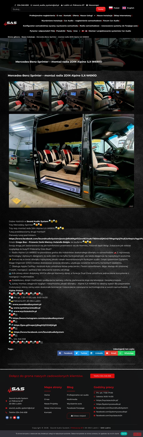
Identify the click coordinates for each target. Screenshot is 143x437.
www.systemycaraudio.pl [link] (27, 308)
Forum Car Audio (111, 21)
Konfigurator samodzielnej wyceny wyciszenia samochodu (50, 26)
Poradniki (60, 31)
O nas (59, 16)
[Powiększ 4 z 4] (128, 117)
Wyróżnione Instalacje (51, 21)
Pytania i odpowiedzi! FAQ (42, 31)
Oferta (76, 16)
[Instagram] (10, 417)
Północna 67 (77, 428)
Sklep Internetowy (122, 16)
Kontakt (67, 16)
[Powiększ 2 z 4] (86, 85)
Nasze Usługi (86, 16)
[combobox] (53, 9)
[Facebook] (7, 417)
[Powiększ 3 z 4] (128, 85)
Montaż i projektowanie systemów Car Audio (110, 31)
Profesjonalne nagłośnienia (42, 16)
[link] (37, 221)
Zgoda (124, 433)
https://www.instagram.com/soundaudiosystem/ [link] (38, 318)
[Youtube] (14, 417)
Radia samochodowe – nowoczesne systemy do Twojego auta (109, 26)
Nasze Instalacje (104, 16)
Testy (69, 31)
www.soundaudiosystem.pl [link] (27, 304)
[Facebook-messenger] (18, 417)
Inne (75, 31)
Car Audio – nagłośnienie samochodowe (83, 21)
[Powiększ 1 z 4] (43, 85)
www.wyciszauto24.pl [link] (25, 311)
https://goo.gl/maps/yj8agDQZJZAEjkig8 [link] (35, 325)
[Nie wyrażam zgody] (137, 434)
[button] (65, 353)
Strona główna (14, 37)
